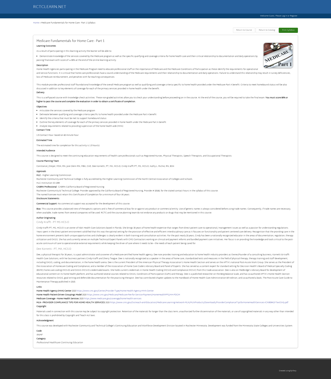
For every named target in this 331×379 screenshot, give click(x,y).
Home (36, 23)
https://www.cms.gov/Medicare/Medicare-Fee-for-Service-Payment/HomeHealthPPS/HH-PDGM (133, 295)
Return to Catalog (267, 30)
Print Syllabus (288, 30)
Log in (284, 16)
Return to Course (244, 30)
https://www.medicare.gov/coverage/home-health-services (112, 299)
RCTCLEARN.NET (49, 7)
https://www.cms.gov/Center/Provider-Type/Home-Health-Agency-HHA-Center (115, 291)
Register (293, 16)
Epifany (293, 370)
